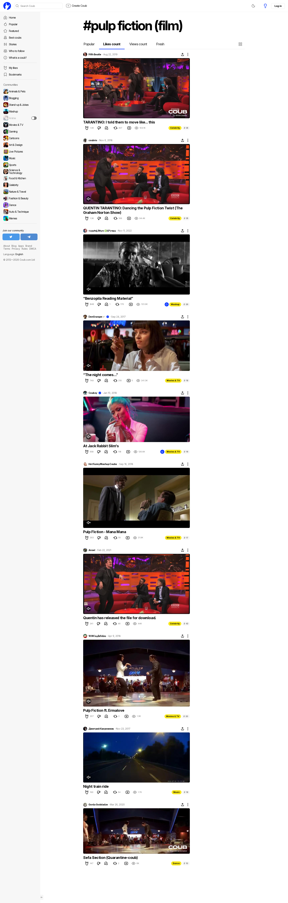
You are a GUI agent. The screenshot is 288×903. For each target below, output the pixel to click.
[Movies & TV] (20, 124)
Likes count (111, 44)
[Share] (182, 54)
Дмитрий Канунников (101, 729)
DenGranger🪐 (96, 317)
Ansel (91, 550)
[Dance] (20, 205)
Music (176, 792)
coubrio (92, 140)
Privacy (16, 248)
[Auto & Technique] (20, 211)
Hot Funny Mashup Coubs (102, 464)
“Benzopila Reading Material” (108, 298)
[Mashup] (20, 111)
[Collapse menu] (41, 897)
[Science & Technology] (20, 171)
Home (12, 17)
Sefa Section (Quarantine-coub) (110, 857)
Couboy (92, 393)
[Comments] (106, 128)
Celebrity (175, 128)
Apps (21, 245)
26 (186, 304)
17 (186, 537)
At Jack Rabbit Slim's (101, 446)
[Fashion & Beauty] (20, 198)
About (6, 245)
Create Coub (79, 5)
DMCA (32, 248)
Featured (14, 31)
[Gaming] (20, 131)
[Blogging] (20, 98)
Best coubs (15, 37)
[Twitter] (11, 237)
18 (186, 380)
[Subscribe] (34, 118)
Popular (13, 24)
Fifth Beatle (94, 54)
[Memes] (20, 218)
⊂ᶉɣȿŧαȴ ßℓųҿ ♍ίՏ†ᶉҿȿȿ (102, 231)
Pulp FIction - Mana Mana (104, 532)
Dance (176, 863)
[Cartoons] (20, 138)
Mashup (175, 304)
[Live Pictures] (20, 151)
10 (186, 863)
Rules (25, 248)
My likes (13, 68)
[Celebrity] (20, 185)
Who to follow (17, 51)
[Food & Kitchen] (20, 178)
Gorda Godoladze (98, 804)
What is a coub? (17, 57)
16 (186, 451)
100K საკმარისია (97, 636)
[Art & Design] (20, 145)
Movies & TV (173, 380)
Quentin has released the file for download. (119, 618)
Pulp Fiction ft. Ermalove (103, 710)
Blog (14, 245)
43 (186, 623)
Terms (6, 248)
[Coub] (7, 6)
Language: (13, 254)
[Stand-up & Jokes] (20, 104)
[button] (241, 44)
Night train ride (96, 786)
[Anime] (20, 118)
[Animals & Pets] (20, 91)
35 (186, 127)
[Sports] (20, 165)
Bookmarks (15, 74)
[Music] (20, 158)
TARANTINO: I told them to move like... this (119, 122)
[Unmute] (88, 198)
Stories (13, 44)
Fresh (160, 44)
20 (185, 716)
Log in (278, 6)
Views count (138, 44)
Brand (29, 245)
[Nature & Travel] (20, 191)
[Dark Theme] (253, 6)
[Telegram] (29, 237)
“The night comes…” (100, 375)
